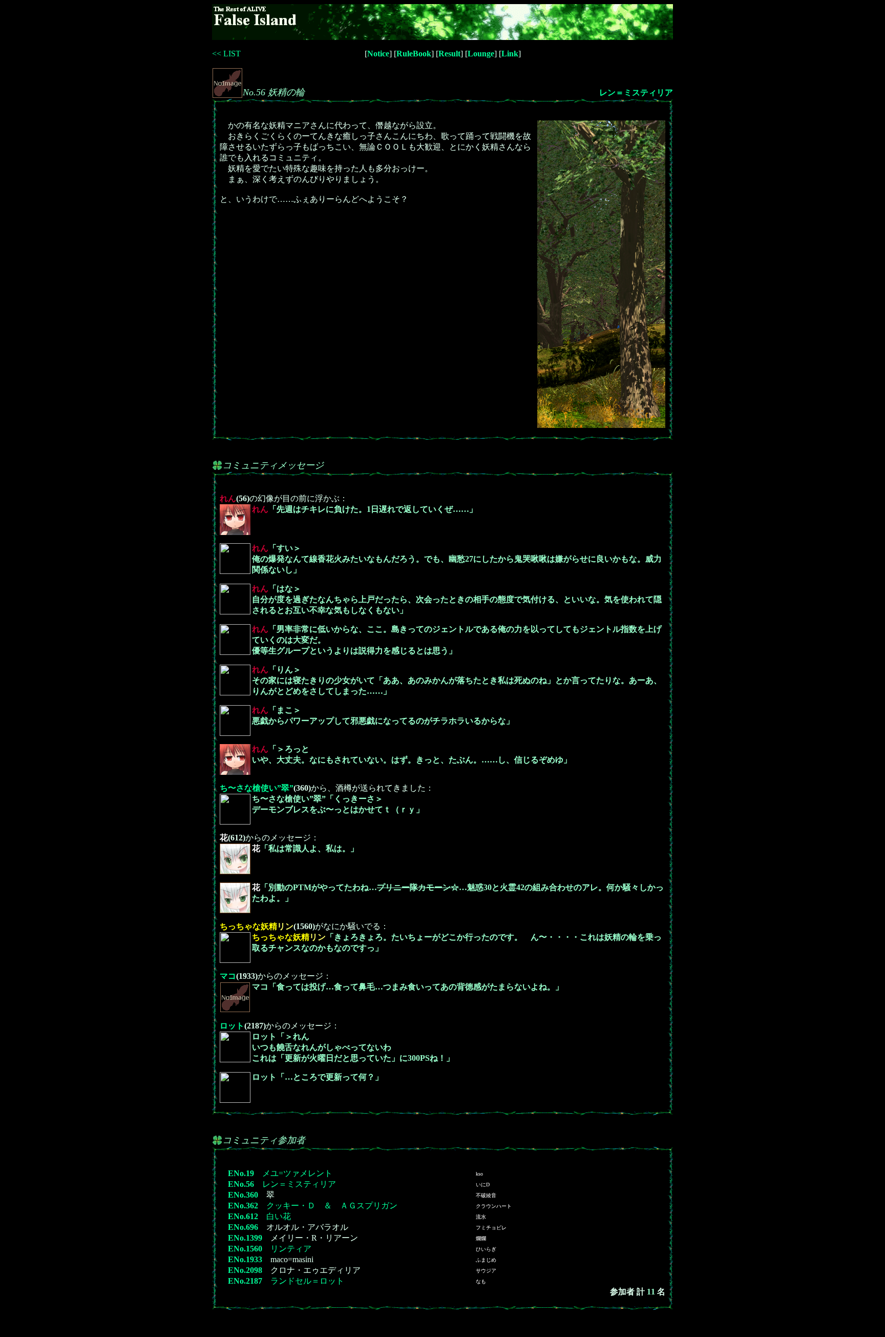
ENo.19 (241, 1173)
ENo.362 (243, 1205)
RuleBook (413, 53)
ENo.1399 (245, 1237)
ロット (232, 1025)
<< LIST (226, 53)
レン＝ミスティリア (636, 92)
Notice (378, 53)
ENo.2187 (245, 1281)
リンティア (290, 1248)
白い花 (278, 1216)
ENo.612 (243, 1216)
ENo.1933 (245, 1259)
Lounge (481, 53)
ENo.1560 (245, 1248)
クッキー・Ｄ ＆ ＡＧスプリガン (331, 1205)
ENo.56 (241, 1184)
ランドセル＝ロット (307, 1281)
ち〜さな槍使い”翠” (256, 788)
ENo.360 (243, 1194)
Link (509, 53)
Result (449, 53)
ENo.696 (243, 1227)
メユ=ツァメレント (297, 1173)
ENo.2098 (245, 1270)
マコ (228, 976)
